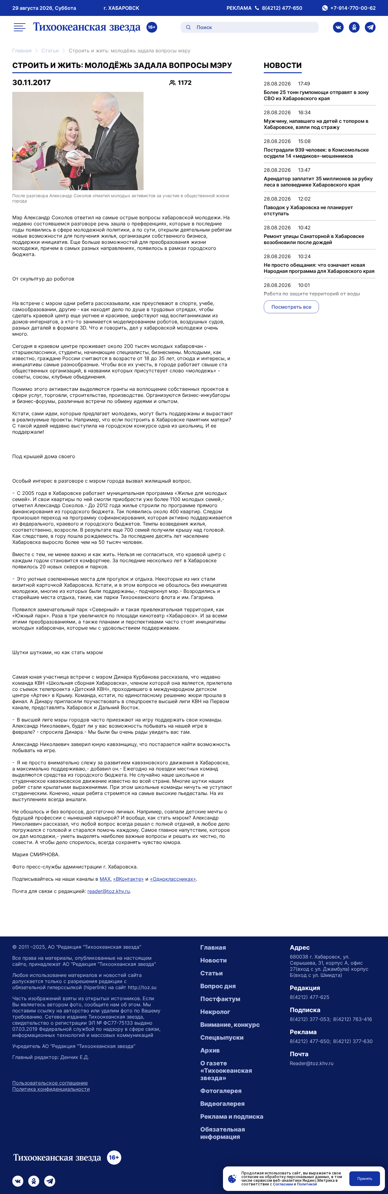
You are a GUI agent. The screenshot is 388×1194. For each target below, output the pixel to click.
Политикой (307, 1184)
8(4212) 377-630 (353, 1041)
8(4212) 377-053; (310, 1019)
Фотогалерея (221, 1090)
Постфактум (220, 999)
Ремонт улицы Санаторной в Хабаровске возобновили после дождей (314, 239)
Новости (213, 960)
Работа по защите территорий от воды (312, 294)
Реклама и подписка (231, 1116)
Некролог (215, 1011)
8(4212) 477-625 (309, 997)
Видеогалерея (222, 1103)
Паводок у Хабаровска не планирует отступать (308, 210)
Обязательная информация (222, 1133)
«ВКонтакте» (128, 879)
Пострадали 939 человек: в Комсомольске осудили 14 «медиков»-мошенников (316, 153)
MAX (105, 879)
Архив (210, 1050)
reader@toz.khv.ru (108, 891)
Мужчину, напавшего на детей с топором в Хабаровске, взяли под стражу (316, 124)
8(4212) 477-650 (282, 8)
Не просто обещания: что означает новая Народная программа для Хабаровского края (319, 268)
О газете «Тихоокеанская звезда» (226, 1071)
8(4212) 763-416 (352, 1019)
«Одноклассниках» (173, 879)
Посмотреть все (291, 307)
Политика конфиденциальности (51, 1089)
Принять (364, 1178)
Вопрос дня (218, 986)
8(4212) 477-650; (310, 1041)
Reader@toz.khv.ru (311, 1063)
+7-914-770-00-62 (353, 8)
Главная (22, 50)
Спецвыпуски (222, 1037)
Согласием (283, 1184)
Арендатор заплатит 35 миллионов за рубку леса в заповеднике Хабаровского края (318, 181)
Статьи (50, 50)
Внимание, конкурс (230, 1024)
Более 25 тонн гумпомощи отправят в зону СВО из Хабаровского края (316, 95)
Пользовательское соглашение (50, 1083)
